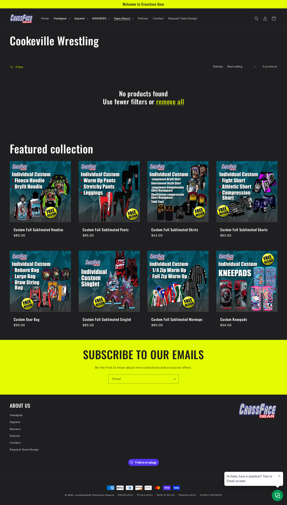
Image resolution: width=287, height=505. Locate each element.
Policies (15, 436)
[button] (61, 18)
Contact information (211, 495)
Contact (15, 442)
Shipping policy (187, 495)
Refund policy (125, 495)
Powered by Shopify (103, 495)
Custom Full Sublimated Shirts (174, 229)
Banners (15, 429)
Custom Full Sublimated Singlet (107, 319)
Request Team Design (24, 449)
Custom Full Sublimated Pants (106, 229)
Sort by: (218, 66)
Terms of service (166, 495)
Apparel (15, 422)
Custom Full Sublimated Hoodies (38, 229)
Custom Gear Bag (27, 319)
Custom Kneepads (233, 319)
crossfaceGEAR (82, 495)
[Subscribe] (174, 379)
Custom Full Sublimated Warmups (176, 319)
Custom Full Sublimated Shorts (243, 229)
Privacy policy (145, 495)
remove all (170, 102)
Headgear (16, 415)
